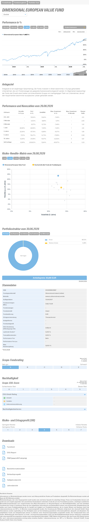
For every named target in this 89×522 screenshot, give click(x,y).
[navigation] (44, 2)
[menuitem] (80, 72)
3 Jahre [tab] (10, 158)
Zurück (6, 14)
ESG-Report (11, 453)
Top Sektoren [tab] (24, 234)
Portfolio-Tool (34, 3)
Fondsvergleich (20, 3)
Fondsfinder (7, 3)
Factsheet (11, 447)
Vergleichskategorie (71, 27)
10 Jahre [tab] (22, 158)
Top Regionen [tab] (14, 234)
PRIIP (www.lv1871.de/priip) (17, 458)
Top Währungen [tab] (44, 234)
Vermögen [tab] (6, 234)
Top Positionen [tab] (34, 234)
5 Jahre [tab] (16, 158)
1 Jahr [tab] (4, 158)
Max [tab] (27, 158)
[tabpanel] (44, 190)
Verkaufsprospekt (14, 474)
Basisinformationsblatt (16, 469)
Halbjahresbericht (14, 480)
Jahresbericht (12, 486)
